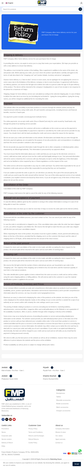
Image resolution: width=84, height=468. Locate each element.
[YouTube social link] (14, 419)
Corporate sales (7, 436)
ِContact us (59, 442)
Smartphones (60, 393)
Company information (62, 428)
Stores (4, 432)
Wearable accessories (63, 400)
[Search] (80, 9)
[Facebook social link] (3, 419)
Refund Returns (33, 439)
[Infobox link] (7, 367)
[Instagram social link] (10, 419)
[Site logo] (42, 3)
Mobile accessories (62, 403)
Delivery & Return (7, 442)
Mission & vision (61, 432)
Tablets (58, 397)
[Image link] (14, 394)
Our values (59, 436)
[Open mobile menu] (3, 3)
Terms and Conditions (35, 432)
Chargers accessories (63, 410)
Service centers (7, 439)
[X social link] (6, 419)
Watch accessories (62, 407)
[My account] (81, 3)
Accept (77, 464)
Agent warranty (60, 439)
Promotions (5, 428)
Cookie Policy (32, 442)
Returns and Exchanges (36, 436)
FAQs (3, 446)
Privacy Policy (32, 428)
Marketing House (56, 459)
